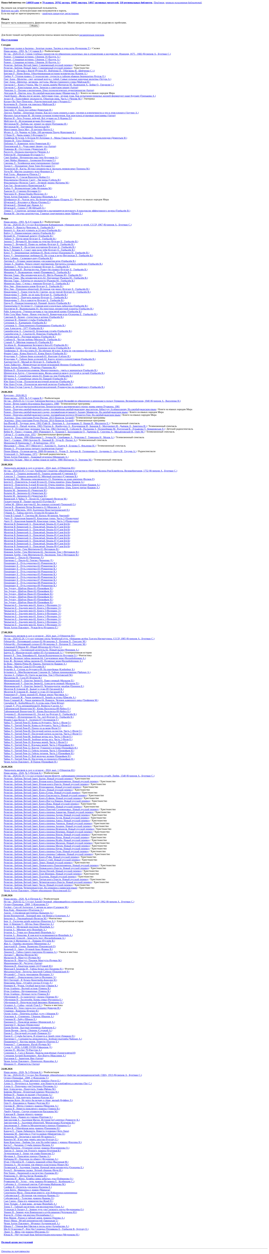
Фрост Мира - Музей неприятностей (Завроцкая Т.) (31, 1220)
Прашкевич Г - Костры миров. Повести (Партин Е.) (31, 1041)
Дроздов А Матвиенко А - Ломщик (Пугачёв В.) (29, 940)
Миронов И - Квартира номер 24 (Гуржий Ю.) (28, 966)
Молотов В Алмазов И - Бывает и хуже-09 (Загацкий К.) (34, 689)
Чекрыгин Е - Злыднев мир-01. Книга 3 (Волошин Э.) (32, 610)
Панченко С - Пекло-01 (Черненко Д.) (24, 557)
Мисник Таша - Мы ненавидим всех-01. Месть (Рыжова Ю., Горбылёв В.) (43, 275)
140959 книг (33, 2)
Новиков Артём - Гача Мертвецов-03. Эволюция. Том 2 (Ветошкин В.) (41, 554)
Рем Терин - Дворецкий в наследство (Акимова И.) (31, 1173)
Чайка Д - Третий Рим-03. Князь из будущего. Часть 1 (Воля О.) (37, 722)
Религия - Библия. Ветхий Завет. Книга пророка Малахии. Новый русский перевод (48, 843)
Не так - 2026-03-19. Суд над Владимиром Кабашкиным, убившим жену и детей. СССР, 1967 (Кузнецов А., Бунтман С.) (68, 224)
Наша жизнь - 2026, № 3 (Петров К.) (23, 1072)
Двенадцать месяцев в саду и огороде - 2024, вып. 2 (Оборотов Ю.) (39, 635)
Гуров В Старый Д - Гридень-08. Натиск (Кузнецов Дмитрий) (36, 515)
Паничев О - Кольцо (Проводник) (22, 1024)
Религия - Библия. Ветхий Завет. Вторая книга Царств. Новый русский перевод (46, 784)
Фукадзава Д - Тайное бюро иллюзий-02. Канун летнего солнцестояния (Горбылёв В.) (50, 359)
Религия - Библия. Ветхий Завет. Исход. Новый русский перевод (38, 789)
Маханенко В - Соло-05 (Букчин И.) (23, 677)
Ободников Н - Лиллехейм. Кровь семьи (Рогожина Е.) (33, 999)
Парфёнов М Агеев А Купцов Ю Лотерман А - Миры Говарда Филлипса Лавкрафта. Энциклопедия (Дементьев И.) (65, 138)
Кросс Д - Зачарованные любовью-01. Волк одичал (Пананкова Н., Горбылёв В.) (46, 252)
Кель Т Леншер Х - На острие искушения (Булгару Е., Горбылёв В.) (40, 247)
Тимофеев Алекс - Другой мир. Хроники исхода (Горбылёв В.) (37, 348)
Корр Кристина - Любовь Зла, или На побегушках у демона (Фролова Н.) (43, 1142)
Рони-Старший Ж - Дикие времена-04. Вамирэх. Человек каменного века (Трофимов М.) (51, 700)
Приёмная (159, 2)
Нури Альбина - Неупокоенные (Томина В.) (27, 991)
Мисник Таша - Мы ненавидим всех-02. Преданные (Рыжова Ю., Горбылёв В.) (46, 278)
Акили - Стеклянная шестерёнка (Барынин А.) (28, 912)
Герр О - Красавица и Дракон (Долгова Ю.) (27, 1103)
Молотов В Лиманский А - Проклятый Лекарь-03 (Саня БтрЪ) (37, 529)
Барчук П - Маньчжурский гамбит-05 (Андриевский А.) (33, 652)
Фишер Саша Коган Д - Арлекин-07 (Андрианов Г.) (31, 719)
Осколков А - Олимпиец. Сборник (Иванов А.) (29, 1016)
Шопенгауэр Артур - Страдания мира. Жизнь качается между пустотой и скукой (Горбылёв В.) (54, 373)
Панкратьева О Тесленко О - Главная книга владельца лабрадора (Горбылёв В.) (46, 306)
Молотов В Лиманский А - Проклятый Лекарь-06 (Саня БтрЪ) (37, 538)
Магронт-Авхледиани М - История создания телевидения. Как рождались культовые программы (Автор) (60, 115)
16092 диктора (79, 2)
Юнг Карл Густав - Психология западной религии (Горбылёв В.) (38, 384)
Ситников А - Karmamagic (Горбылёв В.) (25, 322)
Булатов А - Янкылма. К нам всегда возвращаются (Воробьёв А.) (38, 935)
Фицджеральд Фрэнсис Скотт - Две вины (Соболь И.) (32, 180)
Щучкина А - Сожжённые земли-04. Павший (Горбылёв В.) (35, 378)
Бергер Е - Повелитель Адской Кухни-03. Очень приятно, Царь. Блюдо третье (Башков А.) (52, 487)
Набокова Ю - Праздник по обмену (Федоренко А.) (31, 1159)
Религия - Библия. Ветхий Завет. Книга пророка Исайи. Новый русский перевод (47, 840)
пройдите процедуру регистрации (60, 13)
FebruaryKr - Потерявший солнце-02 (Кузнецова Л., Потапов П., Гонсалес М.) (45, 641)
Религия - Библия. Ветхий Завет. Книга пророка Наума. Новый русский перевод (47, 848)
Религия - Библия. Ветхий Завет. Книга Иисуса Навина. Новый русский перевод (47, 801)
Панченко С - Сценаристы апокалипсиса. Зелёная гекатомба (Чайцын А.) (43, 1038)
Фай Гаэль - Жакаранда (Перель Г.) (22, 174)
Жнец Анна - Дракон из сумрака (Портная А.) (28, 1117)
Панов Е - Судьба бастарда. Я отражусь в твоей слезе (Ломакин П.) (39, 1036)
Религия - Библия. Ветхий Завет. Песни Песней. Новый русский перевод (43, 871)
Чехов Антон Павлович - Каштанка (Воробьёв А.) (30, 196)
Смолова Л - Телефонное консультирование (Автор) (31, 163)
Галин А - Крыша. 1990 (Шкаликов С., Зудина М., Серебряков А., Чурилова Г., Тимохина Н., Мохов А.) (59, 437)
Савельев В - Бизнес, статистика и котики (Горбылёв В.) (34, 317)
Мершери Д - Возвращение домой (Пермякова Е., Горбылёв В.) (37, 272)
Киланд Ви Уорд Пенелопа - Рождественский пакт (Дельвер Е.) (37, 101)
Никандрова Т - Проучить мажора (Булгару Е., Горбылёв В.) (36, 297)
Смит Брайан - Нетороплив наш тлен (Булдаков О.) (31, 157)
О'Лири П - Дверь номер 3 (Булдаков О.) (25, 135)
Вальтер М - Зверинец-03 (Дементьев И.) (25, 496)
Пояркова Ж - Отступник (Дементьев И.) (25, 149)
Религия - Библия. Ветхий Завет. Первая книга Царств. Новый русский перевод (46, 868)
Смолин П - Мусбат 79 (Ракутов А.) (23, 1050)
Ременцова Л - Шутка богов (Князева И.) (25, 1176)
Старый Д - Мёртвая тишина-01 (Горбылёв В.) (28, 342)
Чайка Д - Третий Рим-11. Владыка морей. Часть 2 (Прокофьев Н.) (39, 745)
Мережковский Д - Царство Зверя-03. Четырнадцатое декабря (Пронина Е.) (44, 686)
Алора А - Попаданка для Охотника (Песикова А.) (30, 1086)
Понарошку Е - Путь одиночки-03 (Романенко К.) (30, 568)
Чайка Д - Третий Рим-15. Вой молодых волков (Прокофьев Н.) (37, 756)
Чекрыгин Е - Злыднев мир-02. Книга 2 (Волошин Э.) (32, 622)
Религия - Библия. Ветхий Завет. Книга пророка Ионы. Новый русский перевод (46, 837)
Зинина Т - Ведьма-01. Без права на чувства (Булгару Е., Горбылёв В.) (41, 241)
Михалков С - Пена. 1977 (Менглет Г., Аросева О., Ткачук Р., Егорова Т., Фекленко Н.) (50, 445)
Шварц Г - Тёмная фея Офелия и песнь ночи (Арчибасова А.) (36, 1226)
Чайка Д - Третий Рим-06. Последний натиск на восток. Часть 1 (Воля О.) (43, 731)
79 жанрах (48, 2)
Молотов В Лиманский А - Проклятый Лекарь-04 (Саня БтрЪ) (37, 532)
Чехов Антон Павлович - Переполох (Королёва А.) (31, 1061)
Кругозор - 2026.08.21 (15, 395)
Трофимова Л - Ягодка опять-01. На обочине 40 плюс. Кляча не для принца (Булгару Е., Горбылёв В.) (58, 350)
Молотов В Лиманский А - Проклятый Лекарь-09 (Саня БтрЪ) (37, 546)
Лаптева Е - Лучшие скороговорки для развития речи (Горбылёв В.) (40, 261)
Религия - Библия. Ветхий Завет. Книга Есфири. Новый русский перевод (43, 798)
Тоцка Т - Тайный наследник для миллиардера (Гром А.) (34, 1206)
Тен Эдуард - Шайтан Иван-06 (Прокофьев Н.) (28, 602)
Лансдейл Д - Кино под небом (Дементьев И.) (28, 110)
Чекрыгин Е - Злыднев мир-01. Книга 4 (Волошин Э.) (32, 613)
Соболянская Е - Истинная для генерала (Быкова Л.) (31, 1195)
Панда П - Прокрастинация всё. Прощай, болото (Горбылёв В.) (37, 303)
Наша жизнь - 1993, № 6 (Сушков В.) (23, 222)
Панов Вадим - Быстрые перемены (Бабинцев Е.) (30, 1027)
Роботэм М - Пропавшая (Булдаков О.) (24, 154)
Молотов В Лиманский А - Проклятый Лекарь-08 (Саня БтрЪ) (37, 543)
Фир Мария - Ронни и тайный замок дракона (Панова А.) (34, 1218)
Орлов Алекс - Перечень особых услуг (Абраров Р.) (31, 1013)
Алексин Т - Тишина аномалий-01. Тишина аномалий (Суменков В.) (40, 473)
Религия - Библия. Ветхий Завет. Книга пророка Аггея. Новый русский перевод (46, 817)
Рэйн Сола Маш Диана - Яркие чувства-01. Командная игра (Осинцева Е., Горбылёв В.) (50, 314)
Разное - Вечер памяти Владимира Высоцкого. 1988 (31, 403)
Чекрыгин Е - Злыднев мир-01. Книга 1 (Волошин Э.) (32, 605)
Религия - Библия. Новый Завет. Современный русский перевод (38, 68)
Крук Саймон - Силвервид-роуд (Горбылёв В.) (28, 258)
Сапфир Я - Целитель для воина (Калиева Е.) (28, 1187)
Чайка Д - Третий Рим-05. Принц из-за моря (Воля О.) (32, 728)
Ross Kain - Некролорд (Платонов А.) (23, 910)
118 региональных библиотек (136, 2)
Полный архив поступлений (17, 1242)
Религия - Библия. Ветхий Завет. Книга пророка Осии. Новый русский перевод (46, 851)
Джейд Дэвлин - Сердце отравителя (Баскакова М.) (31, 1111)
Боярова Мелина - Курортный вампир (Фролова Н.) (31, 1092)
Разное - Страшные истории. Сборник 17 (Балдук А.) (32, 59)
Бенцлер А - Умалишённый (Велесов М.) (25, 918)
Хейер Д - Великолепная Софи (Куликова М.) (28, 188)
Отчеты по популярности (15, 1251)
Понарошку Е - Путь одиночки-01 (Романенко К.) (30, 563)
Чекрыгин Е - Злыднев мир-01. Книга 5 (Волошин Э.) (32, 616)
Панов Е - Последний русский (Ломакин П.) (27, 1033)
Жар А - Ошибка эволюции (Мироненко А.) (27, 943)
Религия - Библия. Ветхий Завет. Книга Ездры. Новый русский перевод (42, 792)
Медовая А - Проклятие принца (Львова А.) (27, 1156)
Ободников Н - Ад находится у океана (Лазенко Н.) (31, 996)
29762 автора (62, 2)
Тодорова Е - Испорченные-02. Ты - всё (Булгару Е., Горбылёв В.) (39, 717)
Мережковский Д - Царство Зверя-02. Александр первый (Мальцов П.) (41, 683)
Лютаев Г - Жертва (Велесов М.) (21, 954)
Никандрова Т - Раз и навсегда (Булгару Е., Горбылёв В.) (34, 300)
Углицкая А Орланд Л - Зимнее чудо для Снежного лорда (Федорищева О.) (44, 1209)
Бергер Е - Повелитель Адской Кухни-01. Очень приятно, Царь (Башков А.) (44, 482)
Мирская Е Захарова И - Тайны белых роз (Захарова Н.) (33, 968)
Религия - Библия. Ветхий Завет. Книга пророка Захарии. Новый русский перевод (48, 826)
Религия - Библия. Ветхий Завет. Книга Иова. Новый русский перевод (41, 803)
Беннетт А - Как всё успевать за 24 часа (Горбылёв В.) (32, 230)
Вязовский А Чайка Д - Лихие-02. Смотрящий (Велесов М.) (35, 498)
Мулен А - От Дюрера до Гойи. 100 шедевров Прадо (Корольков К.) (40, 132)
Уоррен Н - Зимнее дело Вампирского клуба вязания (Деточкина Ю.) (40, 1212)
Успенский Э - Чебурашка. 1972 (20, 454)
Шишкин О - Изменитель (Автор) (22, 1064)
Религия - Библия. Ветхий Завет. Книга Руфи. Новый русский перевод (41, 857)
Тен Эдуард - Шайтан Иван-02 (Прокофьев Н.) (28, 591)
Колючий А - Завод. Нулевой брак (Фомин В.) (28, 949)
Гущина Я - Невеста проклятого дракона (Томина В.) (32, 1108)
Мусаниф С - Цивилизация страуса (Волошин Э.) (30, 977)
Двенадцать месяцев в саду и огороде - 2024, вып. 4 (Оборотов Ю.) (39, 468)
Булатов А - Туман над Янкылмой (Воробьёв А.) (29, 932)
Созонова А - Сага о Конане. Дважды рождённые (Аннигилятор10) (40, 1052)
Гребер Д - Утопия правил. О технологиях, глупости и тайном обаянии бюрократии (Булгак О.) (55, 76)
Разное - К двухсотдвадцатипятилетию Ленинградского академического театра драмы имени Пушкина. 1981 (62, 406)
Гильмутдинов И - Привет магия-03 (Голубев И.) (30, 501)
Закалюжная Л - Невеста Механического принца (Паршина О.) (37, 1125)
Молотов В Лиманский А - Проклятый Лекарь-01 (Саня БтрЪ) (37, 524)
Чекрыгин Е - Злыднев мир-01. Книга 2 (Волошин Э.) (32, 608)
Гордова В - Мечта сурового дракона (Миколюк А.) (31, 1106)
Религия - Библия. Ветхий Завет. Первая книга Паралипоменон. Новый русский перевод (51, 865)
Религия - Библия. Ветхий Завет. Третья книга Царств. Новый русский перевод (46, 879)
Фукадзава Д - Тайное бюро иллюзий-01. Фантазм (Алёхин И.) (37, 356)
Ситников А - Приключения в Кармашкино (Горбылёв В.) (35, 325)
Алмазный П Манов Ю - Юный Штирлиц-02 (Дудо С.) (33, 647)
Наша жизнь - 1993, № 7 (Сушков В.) (23, 51)
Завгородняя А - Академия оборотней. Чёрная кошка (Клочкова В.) (39, 1122)
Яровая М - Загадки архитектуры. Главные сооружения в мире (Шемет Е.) (43, 213)
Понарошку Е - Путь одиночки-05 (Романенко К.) (30, 574)
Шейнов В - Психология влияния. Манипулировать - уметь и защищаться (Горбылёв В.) (50, 370)
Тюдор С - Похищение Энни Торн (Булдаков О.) (29, 166)
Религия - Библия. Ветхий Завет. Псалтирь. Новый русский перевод (40, 876)
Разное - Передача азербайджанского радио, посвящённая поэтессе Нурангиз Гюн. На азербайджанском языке (62, 415)
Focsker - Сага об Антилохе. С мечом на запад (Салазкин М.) (36, 907)
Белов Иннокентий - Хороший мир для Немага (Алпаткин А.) (37, 915)
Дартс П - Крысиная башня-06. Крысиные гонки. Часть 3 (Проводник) (41, 521)
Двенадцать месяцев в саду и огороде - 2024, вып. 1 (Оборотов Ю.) (39, 770)
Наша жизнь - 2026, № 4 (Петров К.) (23, 898)
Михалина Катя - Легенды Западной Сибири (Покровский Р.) (36, 971)
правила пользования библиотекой (183, 2)
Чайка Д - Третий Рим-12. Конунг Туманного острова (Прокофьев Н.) (41, 747)
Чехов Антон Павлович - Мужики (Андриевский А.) (32, 1223)
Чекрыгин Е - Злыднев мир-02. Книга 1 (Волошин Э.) (32, 619)
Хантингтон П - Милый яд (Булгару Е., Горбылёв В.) (32, 362)
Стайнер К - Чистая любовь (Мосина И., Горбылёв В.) (32, 339)
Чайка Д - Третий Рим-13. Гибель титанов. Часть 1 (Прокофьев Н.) (39, 750)
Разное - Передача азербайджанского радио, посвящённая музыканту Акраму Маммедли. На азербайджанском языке (66, 412)
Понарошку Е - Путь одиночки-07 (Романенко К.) (30, 580)
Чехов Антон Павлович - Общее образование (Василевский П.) (37, 890)
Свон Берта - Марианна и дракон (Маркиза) (27, 1190)
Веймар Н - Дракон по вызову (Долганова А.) (28, 1094)
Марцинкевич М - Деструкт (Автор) (23, 963)
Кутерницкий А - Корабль (17, 107)
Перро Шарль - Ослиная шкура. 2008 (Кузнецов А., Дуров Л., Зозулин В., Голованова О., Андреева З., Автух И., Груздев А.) (70, 451)
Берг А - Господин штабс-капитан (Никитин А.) (29, 921)
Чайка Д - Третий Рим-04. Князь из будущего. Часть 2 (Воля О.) (37, 725)
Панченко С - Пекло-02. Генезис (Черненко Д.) (28, 560)
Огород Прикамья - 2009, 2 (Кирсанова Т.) (26, 1078)
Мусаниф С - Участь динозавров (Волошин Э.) (29, 974)
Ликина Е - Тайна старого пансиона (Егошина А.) (30, 952)
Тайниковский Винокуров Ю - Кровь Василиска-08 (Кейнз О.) (37, 708)
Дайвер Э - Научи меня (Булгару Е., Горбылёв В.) (30, 238)
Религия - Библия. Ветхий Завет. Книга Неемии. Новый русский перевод (43, 806)
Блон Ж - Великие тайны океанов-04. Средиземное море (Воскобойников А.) (45, 658)
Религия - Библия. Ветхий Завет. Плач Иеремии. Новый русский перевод (43, 873)
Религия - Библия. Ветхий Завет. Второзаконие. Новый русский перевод (42, 787)
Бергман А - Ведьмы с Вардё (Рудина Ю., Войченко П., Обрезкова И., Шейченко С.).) (49, 70)
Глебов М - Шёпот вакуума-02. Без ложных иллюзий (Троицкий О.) (40, 504)
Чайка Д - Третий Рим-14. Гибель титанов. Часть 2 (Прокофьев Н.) (39, 753)
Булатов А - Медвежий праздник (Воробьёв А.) (29, 926)
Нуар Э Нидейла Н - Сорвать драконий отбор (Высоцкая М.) (36, 1162)
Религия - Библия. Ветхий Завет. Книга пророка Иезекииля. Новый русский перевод (49, 829)
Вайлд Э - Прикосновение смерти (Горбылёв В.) (29, 233)
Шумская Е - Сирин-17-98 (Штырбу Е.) (24, 208)
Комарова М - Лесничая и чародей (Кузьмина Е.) (29, 1136)
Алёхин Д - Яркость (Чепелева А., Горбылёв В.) (29, 227)
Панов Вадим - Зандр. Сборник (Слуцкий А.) (28, 1030)
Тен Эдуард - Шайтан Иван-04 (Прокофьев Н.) (28, 596)
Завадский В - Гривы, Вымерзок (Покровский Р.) (30, 946)
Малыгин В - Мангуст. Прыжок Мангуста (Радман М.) (33, 960)
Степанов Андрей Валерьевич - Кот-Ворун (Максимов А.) (35, 1055)
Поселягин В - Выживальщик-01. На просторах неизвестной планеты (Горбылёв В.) (48, 308)
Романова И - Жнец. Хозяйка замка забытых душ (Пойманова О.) (38, 1178)
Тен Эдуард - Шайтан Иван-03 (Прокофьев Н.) (28, 594)
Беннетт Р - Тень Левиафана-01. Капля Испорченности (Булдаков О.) (40, 655)
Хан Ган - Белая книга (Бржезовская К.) (25, 185)
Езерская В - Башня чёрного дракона (23, 1114)
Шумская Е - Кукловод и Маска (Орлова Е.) (27, 202)
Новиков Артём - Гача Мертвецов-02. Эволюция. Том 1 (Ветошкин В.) (41, 552)
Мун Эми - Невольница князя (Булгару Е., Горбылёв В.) (33, 286)
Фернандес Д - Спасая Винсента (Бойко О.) (27, 177)
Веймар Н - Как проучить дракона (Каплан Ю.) (29, 1097)
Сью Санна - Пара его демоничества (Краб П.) (28, 1201)
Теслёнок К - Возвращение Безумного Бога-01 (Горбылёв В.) (36, 345)
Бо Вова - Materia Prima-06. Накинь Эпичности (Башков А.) (35, 663)
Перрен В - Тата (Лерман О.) (19, 140)
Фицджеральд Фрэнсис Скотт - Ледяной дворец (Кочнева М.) (36, 182)
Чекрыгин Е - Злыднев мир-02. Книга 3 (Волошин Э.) (32, 624)
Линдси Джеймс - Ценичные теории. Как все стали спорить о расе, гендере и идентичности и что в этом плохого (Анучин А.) (71, 112)
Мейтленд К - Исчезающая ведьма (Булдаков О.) (29, 121)
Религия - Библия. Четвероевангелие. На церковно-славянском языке (40, 887)
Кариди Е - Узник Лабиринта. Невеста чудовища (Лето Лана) (36, 1131)
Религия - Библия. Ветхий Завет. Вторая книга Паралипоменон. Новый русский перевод (51, 781)
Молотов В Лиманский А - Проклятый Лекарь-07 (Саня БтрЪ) (37, 540)
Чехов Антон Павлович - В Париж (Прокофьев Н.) (30, 761)
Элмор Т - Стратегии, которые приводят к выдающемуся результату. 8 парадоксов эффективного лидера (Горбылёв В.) (67, 210)
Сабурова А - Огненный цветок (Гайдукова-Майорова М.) (35, 1184)
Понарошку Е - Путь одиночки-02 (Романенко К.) (30, 566)
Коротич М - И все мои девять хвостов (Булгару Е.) (31, 1139)
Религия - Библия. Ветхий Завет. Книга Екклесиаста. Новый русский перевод (45, 795)
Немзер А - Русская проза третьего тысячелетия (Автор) (33, 448)
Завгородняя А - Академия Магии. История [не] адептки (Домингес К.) (42, 1120)
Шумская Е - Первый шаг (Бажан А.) (23, 205)
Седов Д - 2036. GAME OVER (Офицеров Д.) (28, 1047)
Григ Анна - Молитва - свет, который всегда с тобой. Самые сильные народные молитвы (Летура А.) (57, 79)
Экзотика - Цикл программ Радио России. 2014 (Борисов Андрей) (39, 420)
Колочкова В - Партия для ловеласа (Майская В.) (30, 104)
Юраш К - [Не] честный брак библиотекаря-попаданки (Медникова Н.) (41, 1234)
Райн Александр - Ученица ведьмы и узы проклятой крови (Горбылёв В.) (43, 311)
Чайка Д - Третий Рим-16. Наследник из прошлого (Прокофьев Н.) (39, 759)
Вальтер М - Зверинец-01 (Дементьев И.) (25, 490)
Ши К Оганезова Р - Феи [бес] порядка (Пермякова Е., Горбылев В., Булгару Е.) (46, 1229)
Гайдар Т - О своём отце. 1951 (20, 434)
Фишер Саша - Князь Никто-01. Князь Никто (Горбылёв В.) (35, 353)
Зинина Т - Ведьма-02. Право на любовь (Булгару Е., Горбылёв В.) (39, 244)
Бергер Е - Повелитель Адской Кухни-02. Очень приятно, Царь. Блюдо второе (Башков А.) (52, 484)
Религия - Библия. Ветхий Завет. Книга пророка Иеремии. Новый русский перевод (48, 831)
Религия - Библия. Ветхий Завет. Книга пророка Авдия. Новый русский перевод (47, 815)
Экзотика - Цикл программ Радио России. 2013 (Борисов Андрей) (39, 417)
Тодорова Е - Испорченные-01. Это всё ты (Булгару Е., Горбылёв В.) (40, 714)
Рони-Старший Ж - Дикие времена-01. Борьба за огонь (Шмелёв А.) (40, 697)
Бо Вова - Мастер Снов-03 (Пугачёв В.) (24, 666)
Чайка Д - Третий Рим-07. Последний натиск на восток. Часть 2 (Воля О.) (43, 733)
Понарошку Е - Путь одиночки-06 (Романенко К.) (30, 577)
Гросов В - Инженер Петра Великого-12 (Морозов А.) (32, 507)
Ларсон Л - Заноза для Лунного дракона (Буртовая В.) (32, 1150)
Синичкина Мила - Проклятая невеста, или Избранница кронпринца (40, 1192)
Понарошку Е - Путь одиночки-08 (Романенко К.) (30, 582)
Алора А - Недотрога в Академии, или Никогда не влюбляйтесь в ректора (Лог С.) (48, 1083)
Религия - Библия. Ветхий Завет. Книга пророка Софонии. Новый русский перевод (48, 854)
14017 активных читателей (103, 2)
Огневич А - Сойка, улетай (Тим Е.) (23, 1005)
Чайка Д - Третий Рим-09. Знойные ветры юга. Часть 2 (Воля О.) (38, 739)
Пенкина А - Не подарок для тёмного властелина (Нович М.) (36, 1164)
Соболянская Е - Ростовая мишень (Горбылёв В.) (30, 336)
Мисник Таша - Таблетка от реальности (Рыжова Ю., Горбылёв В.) (39, 280)
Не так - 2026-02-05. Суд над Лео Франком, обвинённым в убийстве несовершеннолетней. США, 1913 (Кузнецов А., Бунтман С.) (73, 1075)
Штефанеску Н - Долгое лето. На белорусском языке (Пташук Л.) (38, 199)
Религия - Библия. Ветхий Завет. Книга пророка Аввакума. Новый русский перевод (48, 812)
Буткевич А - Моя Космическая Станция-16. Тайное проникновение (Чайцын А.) (47, 672)
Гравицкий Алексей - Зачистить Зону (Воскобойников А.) (34, 938)
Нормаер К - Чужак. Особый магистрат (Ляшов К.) (31, 985)
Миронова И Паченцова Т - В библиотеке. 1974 (29, 443)
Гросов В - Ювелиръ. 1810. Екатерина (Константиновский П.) (37, 510)
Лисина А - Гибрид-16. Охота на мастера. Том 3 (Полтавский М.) (38, 675)
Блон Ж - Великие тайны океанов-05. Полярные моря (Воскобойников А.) (43, 661)
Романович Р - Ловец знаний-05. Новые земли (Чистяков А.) (36, 694)
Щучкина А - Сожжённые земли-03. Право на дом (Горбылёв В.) (38, 376)
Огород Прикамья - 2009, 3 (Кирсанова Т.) (26, 904)
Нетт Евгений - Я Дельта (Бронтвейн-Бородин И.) (30, 980)
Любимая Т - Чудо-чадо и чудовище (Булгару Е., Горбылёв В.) (37, 266)
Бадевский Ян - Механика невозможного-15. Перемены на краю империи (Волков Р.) (49, 479)
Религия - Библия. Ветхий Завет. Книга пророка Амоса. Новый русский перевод (47, 820)
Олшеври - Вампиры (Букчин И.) (21, 1010)
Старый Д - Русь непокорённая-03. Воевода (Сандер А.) (33, 705)
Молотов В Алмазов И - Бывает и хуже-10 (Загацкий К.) (34, 691)
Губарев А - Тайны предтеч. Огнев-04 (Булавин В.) (31, 512)
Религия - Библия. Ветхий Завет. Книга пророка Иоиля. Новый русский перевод (47, 834)
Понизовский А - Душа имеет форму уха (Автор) (30, 146)
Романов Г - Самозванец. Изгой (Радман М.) (27, 1044)
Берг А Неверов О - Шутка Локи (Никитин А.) (29, 924)
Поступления (9, 39)
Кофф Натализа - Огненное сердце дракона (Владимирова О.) (36, 1148)
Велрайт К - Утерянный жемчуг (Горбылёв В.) (28, 236)
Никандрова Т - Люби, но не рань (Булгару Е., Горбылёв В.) (36, 294)
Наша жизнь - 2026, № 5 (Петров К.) (23, 773)
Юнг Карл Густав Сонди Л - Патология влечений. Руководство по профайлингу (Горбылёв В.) (54, 387)
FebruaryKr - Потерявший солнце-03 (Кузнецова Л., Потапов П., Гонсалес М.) (45, 644)
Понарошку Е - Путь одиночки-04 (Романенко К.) (30, 571)
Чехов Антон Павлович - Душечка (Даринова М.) (30, 367)
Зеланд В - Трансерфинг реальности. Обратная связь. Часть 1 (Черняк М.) (43, 98)
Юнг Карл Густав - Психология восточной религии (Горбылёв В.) (39, 381)
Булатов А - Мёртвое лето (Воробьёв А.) (25, 929)
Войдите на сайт (10, 10)
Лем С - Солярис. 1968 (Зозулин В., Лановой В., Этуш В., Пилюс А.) (40, 440)
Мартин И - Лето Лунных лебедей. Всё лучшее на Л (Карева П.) (38, 118)
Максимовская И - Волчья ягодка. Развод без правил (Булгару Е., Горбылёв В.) (45, 269)
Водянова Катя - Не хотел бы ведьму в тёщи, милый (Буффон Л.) (38, 1100)
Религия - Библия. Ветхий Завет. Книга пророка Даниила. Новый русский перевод (48, 823)
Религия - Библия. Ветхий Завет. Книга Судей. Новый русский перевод (42, 859)
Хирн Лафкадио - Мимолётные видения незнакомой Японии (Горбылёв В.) (44, 364)
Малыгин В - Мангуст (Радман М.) (22, 957)
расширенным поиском (91, 35)
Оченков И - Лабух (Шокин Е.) (20, 1019)
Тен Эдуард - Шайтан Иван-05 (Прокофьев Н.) (28, 599)
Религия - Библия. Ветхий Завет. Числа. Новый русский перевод (38, 885)
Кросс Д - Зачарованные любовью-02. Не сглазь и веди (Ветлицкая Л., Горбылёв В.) (48, 255)
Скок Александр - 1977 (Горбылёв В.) (24, 328)
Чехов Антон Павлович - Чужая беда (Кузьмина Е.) (31, 627)
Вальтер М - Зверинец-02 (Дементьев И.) (25, 493)
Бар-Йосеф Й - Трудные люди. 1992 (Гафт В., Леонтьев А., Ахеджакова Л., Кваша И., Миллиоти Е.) (57, 423)
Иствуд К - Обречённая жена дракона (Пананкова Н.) (32, 1128)
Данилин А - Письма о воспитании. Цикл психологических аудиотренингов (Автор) (49, 90)
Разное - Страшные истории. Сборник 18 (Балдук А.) (32, 62)
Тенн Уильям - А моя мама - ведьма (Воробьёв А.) (30, 1204)
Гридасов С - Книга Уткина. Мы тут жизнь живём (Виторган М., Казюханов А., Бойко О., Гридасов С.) (59, 84)
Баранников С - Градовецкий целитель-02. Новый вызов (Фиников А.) (41, 649)
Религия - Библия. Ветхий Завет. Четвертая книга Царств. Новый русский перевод (48, 882)
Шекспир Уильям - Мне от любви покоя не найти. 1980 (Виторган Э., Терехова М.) (48, 459)
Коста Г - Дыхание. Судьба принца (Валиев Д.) (29, 1145)
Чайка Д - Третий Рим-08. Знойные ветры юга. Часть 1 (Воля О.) (38, 736)
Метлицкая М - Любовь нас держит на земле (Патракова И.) (35, 124)
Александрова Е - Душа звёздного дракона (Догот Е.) (32, 1080)
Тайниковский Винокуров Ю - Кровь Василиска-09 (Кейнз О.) (37, 711)
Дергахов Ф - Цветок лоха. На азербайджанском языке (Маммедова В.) (41, 93)
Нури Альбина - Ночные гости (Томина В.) (27, 994)
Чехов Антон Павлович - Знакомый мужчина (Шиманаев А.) (36, 457)
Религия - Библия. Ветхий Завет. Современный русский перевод (38, 65)
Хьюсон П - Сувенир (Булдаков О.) (22, 191)
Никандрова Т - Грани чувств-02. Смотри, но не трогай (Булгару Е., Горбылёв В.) (47, 292)
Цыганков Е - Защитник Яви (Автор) (23, 1058)
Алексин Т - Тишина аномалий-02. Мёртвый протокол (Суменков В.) (41, 476)
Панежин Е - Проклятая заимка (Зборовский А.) (29, 1022)
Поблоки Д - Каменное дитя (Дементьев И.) (27, 143)
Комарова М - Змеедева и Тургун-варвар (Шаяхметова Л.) (34, 1134)
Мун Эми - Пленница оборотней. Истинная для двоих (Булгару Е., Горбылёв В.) (46, 289)
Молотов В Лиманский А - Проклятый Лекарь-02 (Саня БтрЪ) (37, 526)
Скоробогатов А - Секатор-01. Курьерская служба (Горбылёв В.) (38, 331)
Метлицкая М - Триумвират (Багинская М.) (27, 126)
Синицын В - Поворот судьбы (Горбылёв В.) (27, 320)
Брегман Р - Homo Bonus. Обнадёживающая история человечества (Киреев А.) (45, 73)
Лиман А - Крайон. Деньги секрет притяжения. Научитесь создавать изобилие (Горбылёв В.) (53, 264)
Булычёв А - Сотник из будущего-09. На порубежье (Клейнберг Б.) (39, 669)
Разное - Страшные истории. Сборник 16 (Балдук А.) (32, 56)
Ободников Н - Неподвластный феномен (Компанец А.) (33, 1002)
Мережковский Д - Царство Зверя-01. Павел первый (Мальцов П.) (39, 680)
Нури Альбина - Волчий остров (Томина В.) (27, 988)
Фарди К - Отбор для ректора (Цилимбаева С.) (28, 1215)
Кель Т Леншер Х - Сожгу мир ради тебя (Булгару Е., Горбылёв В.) (39, 250)
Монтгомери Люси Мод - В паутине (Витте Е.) (29, 129)
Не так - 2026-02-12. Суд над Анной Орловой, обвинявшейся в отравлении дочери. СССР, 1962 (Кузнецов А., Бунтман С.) (69, 901)
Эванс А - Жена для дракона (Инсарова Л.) (26, 1232)
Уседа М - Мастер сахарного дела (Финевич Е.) (29, 171)
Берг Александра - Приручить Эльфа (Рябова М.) (30, 1089)
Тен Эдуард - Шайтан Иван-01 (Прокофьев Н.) (28, 588)
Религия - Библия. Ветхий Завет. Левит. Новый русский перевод (38, 862)
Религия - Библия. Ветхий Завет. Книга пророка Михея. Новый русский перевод (47, 845)
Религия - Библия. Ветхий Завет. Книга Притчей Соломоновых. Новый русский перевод (51, 809)
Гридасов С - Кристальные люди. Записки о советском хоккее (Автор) (41, 87)
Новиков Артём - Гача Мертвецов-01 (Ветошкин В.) (31, 549)
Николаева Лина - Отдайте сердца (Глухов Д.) (28, 982)
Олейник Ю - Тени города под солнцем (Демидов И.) (32, 1008)
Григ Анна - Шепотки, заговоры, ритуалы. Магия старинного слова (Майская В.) (47, 82)
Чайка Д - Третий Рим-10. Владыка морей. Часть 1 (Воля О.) (36, 742)
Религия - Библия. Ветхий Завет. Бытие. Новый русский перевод (38, 778)
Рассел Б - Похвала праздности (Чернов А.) (27, 152)
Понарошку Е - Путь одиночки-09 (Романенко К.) (30, 585)
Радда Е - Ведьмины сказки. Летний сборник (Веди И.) (33, 1170)
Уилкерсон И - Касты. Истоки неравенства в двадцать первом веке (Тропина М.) (47, 168)
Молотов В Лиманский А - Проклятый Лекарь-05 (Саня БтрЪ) (37, 535)
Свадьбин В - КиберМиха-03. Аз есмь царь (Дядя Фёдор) (34, 703)
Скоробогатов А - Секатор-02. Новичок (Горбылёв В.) (32, 334)
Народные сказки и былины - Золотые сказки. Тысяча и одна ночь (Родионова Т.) (47, 48)
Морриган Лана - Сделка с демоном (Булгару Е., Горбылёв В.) (37, 283)
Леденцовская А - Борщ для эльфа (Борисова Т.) (29, 1153)
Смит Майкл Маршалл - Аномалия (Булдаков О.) (30, 160)
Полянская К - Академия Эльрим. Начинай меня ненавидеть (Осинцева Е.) (44, 1167)
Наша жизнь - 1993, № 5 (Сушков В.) (23, 398)
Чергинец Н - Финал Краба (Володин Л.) (25, 194)
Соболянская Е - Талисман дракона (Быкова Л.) (29, 1198)
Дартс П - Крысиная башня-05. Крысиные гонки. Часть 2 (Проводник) (41, 518)
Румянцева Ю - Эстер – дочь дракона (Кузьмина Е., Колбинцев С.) (39, 1181)
